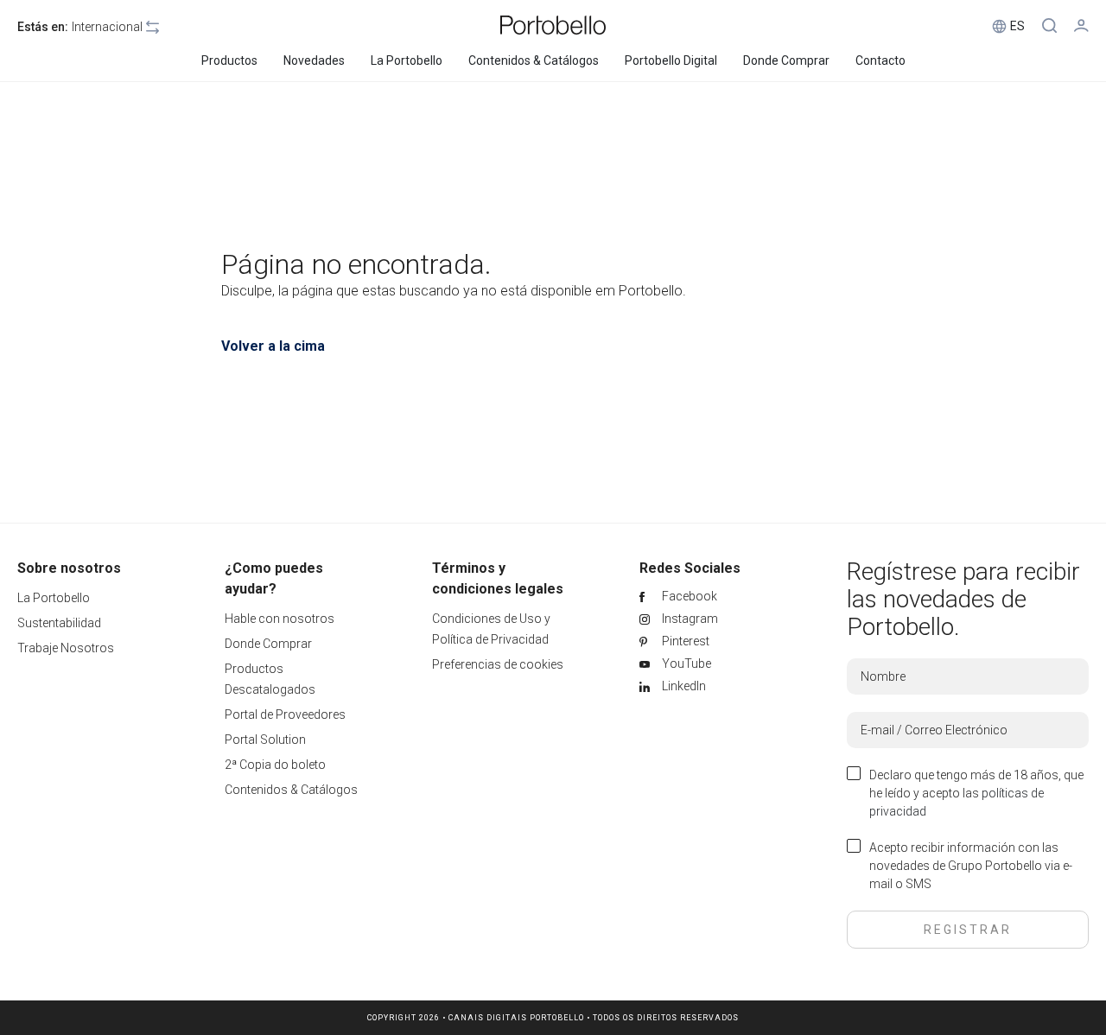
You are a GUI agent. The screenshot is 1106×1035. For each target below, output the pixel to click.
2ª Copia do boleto (275, 764)
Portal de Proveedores (285, 714)
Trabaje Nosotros (65, 648)
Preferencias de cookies (497, 664)
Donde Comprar (268, 644)
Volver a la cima (273, 346)
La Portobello (53, 598)
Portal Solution (265, 739)
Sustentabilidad (59, 623)
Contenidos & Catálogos (291, 790)
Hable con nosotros (279, 618)
